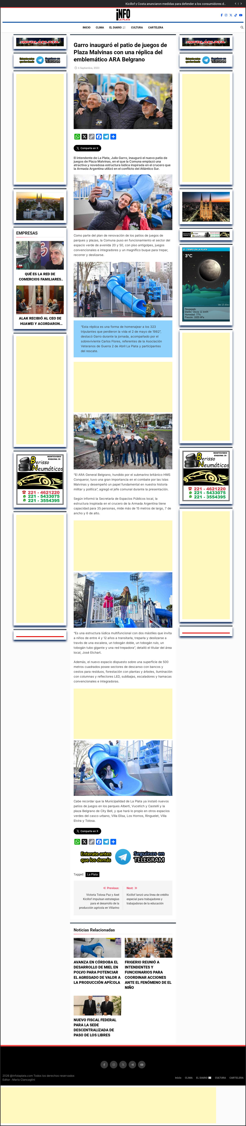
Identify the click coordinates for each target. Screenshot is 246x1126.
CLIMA (100, 27)
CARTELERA (155, 27)
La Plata (92, 874)
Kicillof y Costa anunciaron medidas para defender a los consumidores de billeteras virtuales (176, 3)
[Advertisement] (40, 128)
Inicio (86, 27)
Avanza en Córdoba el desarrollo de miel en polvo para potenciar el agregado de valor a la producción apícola (97, 972)
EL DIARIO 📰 (117, 27)
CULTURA (137, 27)
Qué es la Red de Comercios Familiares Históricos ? (40, 279)
